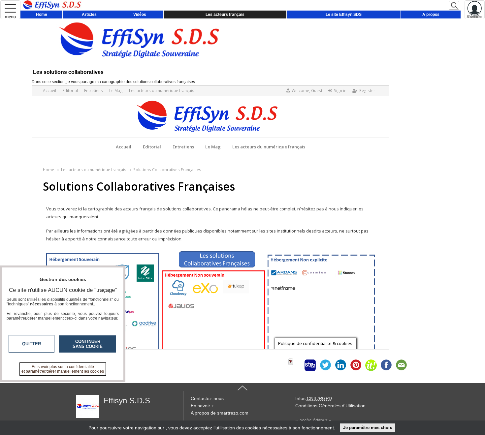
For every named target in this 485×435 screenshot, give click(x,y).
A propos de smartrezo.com (219, 413)
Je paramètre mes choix (367, 427)
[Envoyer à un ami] (401, 365)
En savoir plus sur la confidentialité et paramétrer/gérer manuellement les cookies (62, 369)
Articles (89, 14)
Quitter (31, 343)
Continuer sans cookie (88, 344)
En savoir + (202, 405)
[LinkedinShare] (340, 365)
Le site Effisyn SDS (344, 14)
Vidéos (139, 14)
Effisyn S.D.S (126, 400)
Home (41, 14)
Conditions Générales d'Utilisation (330, 405)
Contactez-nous (207, 398)
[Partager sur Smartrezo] (310, 365)
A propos (430, 14)
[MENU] (10, 9)
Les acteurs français (225, 14)
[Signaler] (295, 365)
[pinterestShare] (355, 365)
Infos (313, 398)
